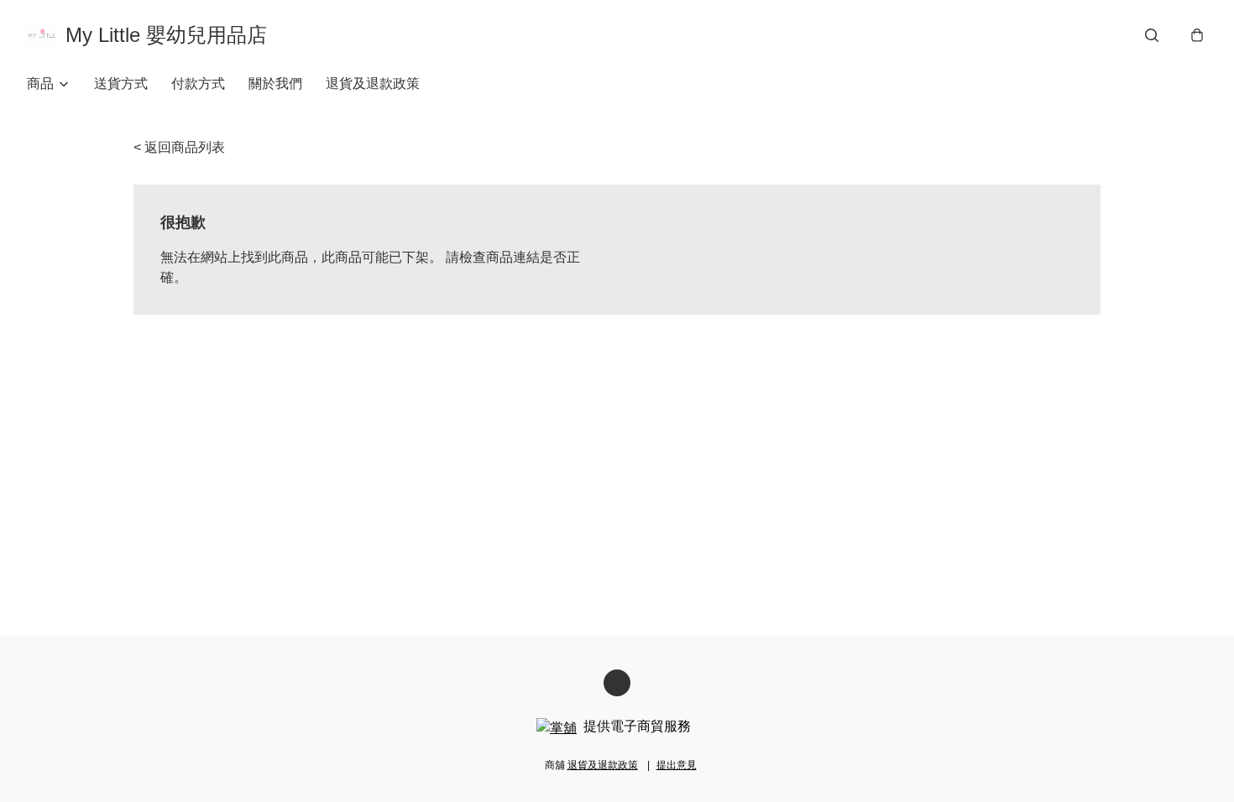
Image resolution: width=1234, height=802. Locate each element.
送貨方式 (121, 83)
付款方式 (198, 83)
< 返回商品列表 (179, 147)
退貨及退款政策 (373, 83)
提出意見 (676, 765)
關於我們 (275, 83)
